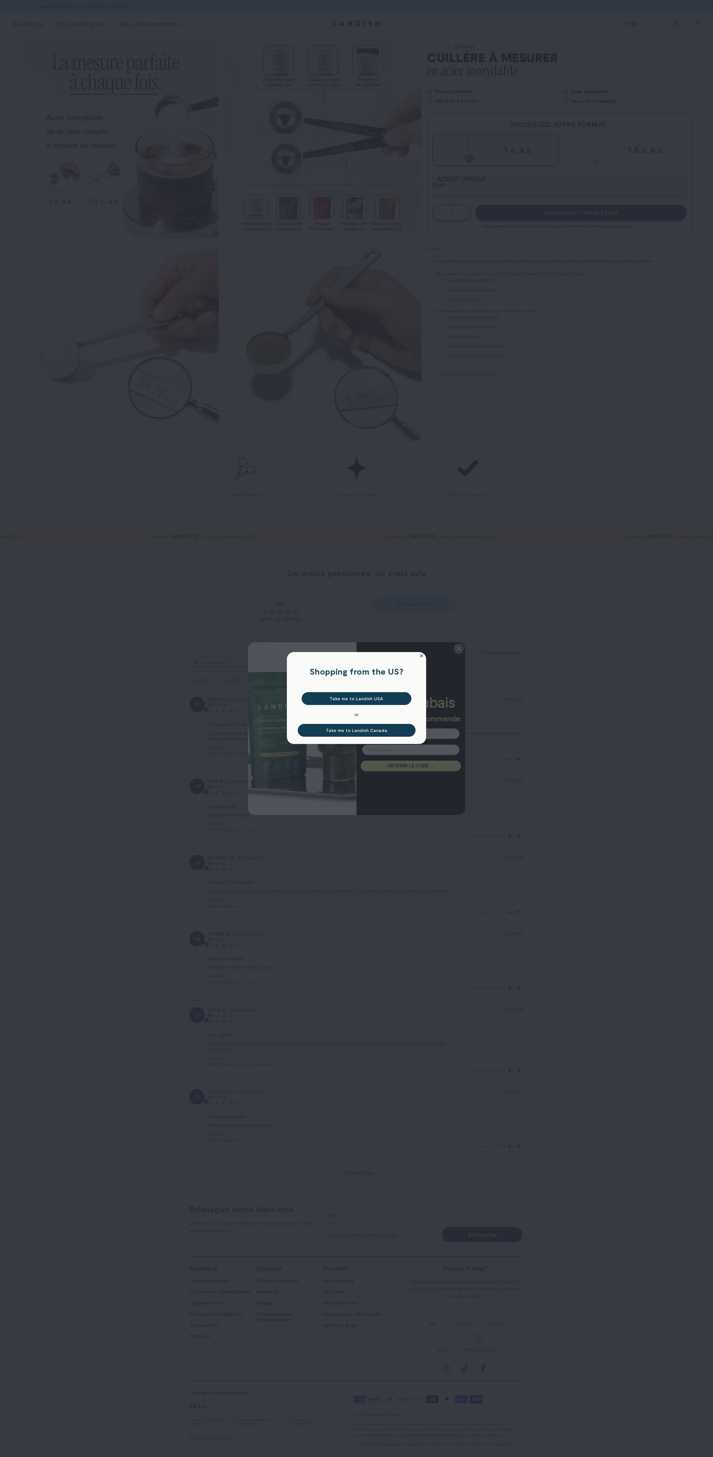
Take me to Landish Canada (356, 730)
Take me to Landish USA (356, 698)
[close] (422, 656)
